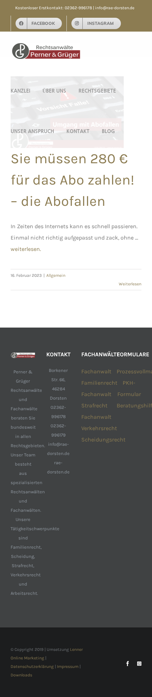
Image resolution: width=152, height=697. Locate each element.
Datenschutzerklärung (32, 666)
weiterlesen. (26, 249)
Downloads (21, 675)
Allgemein (55, 275)
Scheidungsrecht (103, 439)
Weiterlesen (130, 283)
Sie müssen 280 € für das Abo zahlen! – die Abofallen (72, 179)
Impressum (67, 666)
